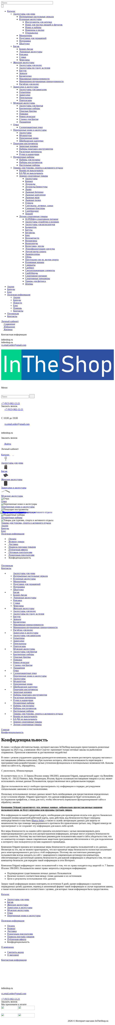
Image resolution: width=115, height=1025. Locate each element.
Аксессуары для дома (24, 14)
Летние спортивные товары (33, 216)
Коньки (29, 181)
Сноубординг (32, 211)
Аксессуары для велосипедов (40, 224)
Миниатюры (25, 35)
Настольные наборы (29, 165)
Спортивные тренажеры (37, 278)
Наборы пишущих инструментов (36, 149)
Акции (10, 286)
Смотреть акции (15, 952)
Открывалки (31, 32)
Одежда (29, 203)
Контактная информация (14, 960)
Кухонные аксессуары (30, 19)
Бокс (27, 235)
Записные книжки (28, 146)
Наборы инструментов (30, 162)
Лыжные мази (32, 197)
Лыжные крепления (35, 194)
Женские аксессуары (23, 62)
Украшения (25, 122)
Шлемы (29, 284)
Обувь (28, 257)
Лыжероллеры (32, 254)
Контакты (18, 311)
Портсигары (25, 100)
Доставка (13, 544)
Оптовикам (13, 313)
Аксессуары (25, 132)
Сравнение (9, 324)
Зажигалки (24, 95)
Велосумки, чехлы (34, 246)
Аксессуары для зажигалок (33, 89)
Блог (9, 292)
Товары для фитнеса (35, 281)
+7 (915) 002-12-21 (10, 403)
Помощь (17, 308)
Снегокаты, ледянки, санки (39, 205)
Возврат (11, 928)
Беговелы (30, 232)
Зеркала (23, 73)
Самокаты (30, 265)
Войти (7, 444)
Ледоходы (30, 184)
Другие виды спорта (35, 251)
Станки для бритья (28, 119)
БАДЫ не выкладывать (31, 173)
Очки (16, 124)
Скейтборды (31, 273)
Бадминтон (31, 227)
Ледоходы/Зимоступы (36, 186)
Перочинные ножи (28, 138)
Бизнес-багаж (26, 49)
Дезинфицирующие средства (40, 248)
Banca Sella (37, 820)
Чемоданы (24, 59)
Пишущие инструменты (25, 143)
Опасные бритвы (28, 111)
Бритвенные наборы (29, 108)
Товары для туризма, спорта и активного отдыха (38, 167)
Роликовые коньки (34, 262)
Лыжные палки (33, 200)
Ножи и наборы (33, 27)
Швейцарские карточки (31, 140)
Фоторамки (25, 41)
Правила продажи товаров (22, 547)
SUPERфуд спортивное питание (41, 219)
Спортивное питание (36, 275)
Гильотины (25, 92)
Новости (17, 302)
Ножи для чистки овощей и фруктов (43, 24)
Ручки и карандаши (29, 154)
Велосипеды (31, 243)
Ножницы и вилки (34, 30)
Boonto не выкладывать (31, 170)
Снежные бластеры (35, 208)
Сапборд (29, 267)
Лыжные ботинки (34, 192)
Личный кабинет (10, 321)
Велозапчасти (32, 238)
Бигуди (23, 70)
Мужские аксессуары (24, 103)
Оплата (12, 539)
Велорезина (31, 240)
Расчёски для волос (29, 84)
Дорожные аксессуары (30, 51)
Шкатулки (24, 43)
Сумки (22, 57)
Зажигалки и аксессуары (25, 86)
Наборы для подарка (29, 159)
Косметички (25, 76)
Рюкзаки (23, 54)
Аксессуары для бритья (31, 105)
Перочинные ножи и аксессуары (30, 130)
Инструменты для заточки (38, 22)
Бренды (11, 289)
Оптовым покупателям (20, 552)
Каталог (11, 11)
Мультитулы (25, 135)
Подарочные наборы (23, 157)
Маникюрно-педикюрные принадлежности (41, 81)
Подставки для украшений (32, 38)
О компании (7, 947)
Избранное (9, 326)
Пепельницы (25, 97)
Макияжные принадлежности (34, 78)
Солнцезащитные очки (31, 127)
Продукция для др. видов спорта (42, 259)
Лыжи (28, 189)
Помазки (23, 113)
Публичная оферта (18, 549)
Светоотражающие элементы (40, 270)
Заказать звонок (9, 406)
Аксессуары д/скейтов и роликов (42, 221)
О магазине (13, 955)
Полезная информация (18, 294)
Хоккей (29, 213)
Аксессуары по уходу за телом (34, 68)
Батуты (28, 230)
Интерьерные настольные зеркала (36, 16)
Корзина (8, 329)
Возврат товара (16, 541)
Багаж (16, 46)
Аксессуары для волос (30, 65)
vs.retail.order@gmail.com (13, 345)
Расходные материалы (30, 151)
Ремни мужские (27, 116)
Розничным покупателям (21, 555)
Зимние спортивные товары (33, 176)
